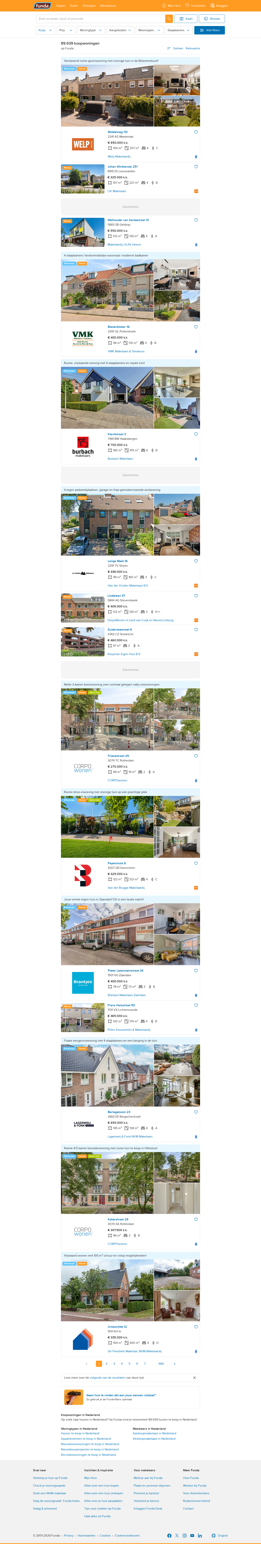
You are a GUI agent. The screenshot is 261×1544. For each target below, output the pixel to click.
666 (161, 1364)
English (223, 1535)
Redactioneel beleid (196, 1501)
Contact (188, 1509)
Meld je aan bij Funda (148, 1478)
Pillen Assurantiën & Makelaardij (129, 1030)
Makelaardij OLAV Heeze (124, 244)
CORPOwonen (117, 780)
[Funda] (42, 5)
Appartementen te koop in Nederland (86, 1439)
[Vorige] (87, 1364)
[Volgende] (174, 1364)
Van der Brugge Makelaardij (126, 888)
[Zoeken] (169, 19)
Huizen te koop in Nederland (80, 1433)
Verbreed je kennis (146, 1501)
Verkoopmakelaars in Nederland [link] (154, 1439)
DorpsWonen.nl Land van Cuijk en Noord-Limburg (140, 620)
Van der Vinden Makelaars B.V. (128, 586)
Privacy (69, 1535)
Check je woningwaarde (49, 1486)
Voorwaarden (87, 1535)
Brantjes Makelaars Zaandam (127, 995)
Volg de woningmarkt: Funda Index (56, 1501)
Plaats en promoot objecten (152, 1486)
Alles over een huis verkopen (103, 1493)
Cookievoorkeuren (127, 1535)
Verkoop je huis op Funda (50, 1478)
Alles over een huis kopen (101, 1486)
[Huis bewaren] (196, 132)
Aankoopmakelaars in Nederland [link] (154, 1433)
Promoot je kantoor (146, 1493)
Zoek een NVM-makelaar (49, 1493)
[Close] (194, 1377)
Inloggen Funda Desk (148, 1509)
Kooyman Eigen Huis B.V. (124, 654)
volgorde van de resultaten (108, 1378)
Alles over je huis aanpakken (103, 1501)
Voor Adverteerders (196, 1493)
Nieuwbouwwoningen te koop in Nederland (90, 1444)
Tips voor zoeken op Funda (102, 1509)
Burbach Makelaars (120, 459)
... (152, 1364)
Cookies (105, 1535)
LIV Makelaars (117, 191)
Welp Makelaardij (119, 156)
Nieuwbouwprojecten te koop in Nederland (90, 1449)
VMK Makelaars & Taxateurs (126, 351)
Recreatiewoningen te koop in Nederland (88, 1455)
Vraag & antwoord (45, 1509)
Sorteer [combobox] (186, 48)
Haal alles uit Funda (97, 1516)
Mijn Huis (90, 1478)
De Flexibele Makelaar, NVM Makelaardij (135, 1351)
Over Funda (191, 1478)
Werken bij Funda (194, 1486)
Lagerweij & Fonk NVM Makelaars (130, 1136)
